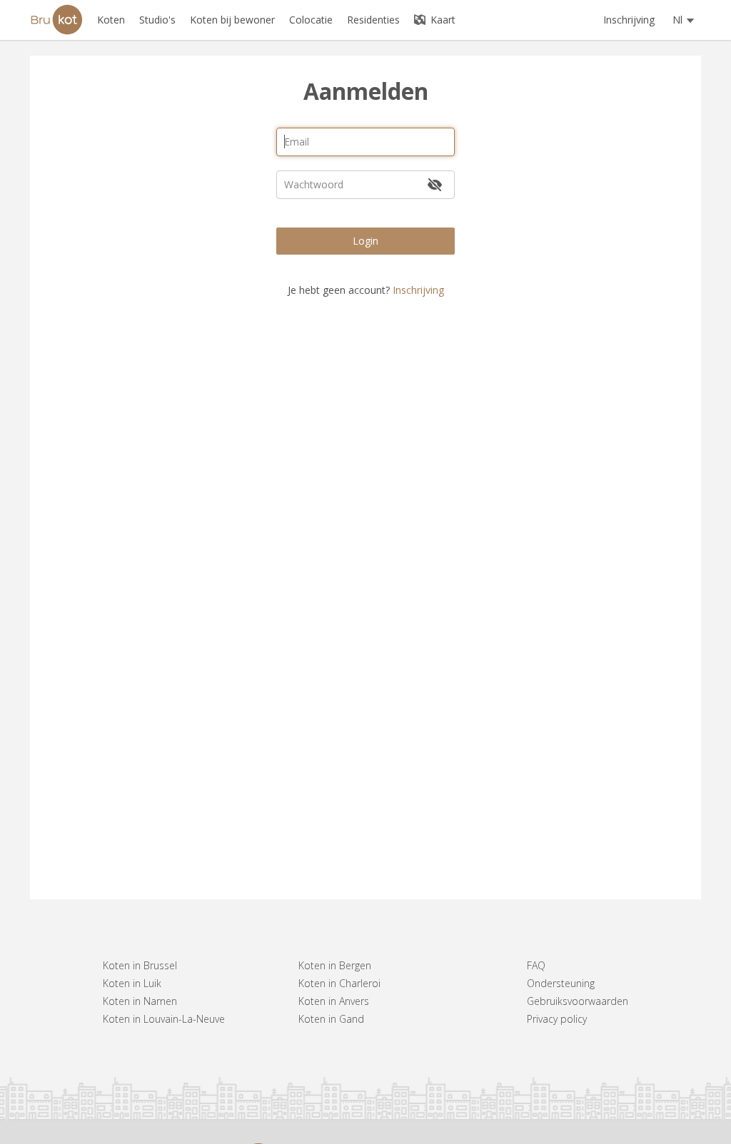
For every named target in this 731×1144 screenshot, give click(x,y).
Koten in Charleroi (339, 983)
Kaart (441, 19)
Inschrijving (629, 19)
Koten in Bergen (334, 965)
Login (365, 240)
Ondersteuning (561, 983)
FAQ (536, 965)
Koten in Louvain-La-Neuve (164, 1019)
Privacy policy (557, 1019)
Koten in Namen (140, 1001)
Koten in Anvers (333, 1001)
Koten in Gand (331, 1019)
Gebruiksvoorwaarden (577, 1001)
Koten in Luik (132, 983)
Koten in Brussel (140, 965)
